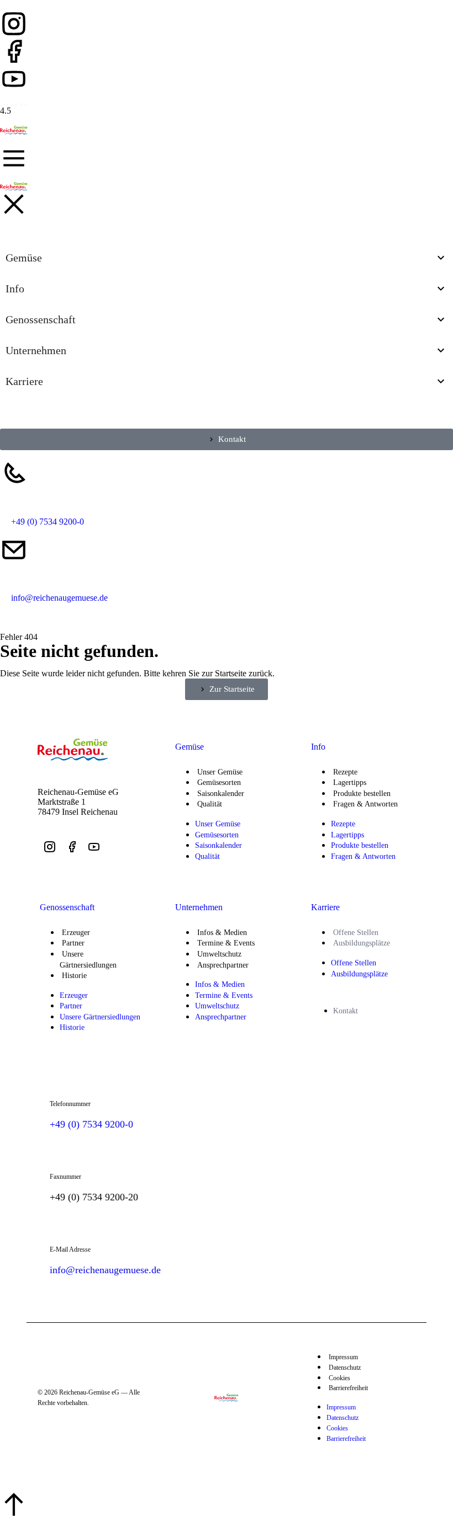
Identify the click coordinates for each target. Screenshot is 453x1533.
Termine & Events (226, 943)
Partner (73, 943)
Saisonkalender (220, 793)
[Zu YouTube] (14, 79)
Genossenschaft (67, 907)
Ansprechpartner (223, 965)
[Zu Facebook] (14, 51)
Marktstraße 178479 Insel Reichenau (78, 806)
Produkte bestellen (362, 793)
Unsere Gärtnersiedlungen (88, 959)
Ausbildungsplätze (361, 943)
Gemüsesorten (219, 782)
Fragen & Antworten (365, 804)
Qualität (209, 804)
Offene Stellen (355, 932)
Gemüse (189, 746)
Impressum (343, 1357)
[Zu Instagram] (14, 24)
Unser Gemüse (220, 772)
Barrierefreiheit (348, 1388)
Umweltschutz (219, 954)
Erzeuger (76, 932)
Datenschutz (345, 1367)
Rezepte (345, 772)
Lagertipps (349, 782)
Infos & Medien (222, 932)
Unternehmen (199, 907)
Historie (74, 975)
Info (318, 746)
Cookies (339, 1378)
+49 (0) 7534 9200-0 (91, 1124)
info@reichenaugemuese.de (105, 1269)
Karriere (325, 907)
